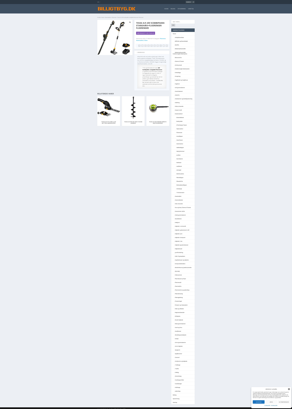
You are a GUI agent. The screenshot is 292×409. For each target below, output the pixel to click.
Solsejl (176, 338)
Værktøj (191, 9)
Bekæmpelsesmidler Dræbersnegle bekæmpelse (180, 53)
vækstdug (177, 391)
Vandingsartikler (179, 380)
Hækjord (177, 222)
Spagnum (177, 350)
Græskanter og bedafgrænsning (183, 98)
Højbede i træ (178, 241)
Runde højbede (179, 320)
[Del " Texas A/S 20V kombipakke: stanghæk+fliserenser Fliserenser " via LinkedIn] (154, 46)
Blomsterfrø (178, 57)
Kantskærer (180, 159)
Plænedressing (179, 293)
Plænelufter (180, 181)
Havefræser (180, 140)
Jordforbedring (179, 252)
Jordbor (179, 155)
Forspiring (177, 76)
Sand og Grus (178, 327)
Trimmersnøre (180, 192)
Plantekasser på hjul (180, 278)
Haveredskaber (179, 200)
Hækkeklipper (180, 147)
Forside (99, 17)
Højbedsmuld (178, 248)
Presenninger (178, 301)
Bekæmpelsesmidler (180, 48)
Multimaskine (180, 174)
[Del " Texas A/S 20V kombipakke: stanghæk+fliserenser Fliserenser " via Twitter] (142, 46)
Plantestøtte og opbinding (182, 290)
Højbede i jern (178, 233)
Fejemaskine (180, 129)
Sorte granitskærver (180, 342)
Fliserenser (114, 17)
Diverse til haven (179, 61)
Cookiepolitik (267, 405)
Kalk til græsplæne (180, 256)
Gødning (177, 102)
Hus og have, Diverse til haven (183, 207)
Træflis (177, 368)
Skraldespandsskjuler (180, 335)
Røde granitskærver (180, 323)
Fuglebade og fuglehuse (181, 80)
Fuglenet (177, 84)
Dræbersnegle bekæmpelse (182, 69)
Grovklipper (180, 136)
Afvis (271, 402)
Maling (173, 9)
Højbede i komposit (180, 237)
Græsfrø (177, 95)
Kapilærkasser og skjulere (182, 260)
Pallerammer (178, 275)
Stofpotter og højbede (181, 361)
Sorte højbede (178, 346)
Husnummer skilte (180, 211)
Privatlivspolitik (274, 405)
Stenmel (177, 357)
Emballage (178, 72)
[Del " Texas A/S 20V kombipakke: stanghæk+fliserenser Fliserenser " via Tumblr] (148, 46)
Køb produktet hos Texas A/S (145, 33)
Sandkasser (178, 331)
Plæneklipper (180, 177)
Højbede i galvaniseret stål (182, 230)
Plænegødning (179, 297)
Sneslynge (179, 188)
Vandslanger (178, 383)
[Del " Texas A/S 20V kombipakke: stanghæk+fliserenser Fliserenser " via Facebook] (139, 46)
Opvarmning (182, 9)
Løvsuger (179, 170)
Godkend (259, 402)
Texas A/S (146, 73)
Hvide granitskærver (180, 215)
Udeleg (177, 372)
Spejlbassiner (178, 353)
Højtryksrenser (180, 151)
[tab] (151, 52)
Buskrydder (180, 121)
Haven (166, 9)
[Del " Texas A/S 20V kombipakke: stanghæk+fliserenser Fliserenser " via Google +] (145, 46)
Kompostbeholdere (180, 263)
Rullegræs (177, 316)
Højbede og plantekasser (181, 245)
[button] (289, 389)
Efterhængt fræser (182, 125)
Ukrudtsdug (178, 376)
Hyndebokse (178, 218)
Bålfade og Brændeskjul (181, 41)
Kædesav (179, 162)
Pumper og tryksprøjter (181, 305)
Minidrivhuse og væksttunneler (183, 267)
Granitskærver (179, 91)
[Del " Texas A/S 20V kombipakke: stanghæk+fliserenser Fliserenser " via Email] (164, 46)
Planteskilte (178, 286)
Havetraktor (180, 144)
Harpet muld (178, 110)
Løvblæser (179, 166)
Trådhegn (177, 365)
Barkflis (177, 45)
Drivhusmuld (178, 65)
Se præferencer (284, 402)
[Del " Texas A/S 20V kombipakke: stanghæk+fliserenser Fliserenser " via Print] (167, 46)
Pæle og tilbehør (179, 308)
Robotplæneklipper (182, 185)
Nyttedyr (177, 271)
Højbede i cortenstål (180, 226)
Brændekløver (180, 117)
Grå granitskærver (180, 87)
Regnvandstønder (179, 312)
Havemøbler (178, 196)
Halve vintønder (179, 106)
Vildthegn (177, 387)
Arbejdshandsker (179, 37)
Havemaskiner (108, 17)
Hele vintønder (179, 203)
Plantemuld (178, 282)
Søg (173, 25)
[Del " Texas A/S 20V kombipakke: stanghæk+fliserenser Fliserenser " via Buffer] (157, 46)
